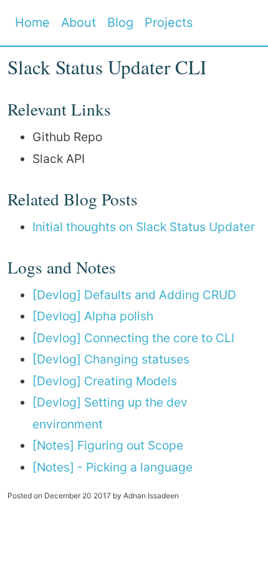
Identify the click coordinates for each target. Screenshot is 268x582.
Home (32, 22)
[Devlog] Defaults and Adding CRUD (134, 294)
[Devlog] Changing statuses (110, 359)
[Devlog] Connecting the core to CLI (133, 337)
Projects (169, 22)
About (78, 22)
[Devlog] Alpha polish (92, 315)
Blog (120, 22)
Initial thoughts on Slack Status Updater (143, 226)
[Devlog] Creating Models (104, 380)
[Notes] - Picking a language (112, 467)
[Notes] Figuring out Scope (107, 445)
